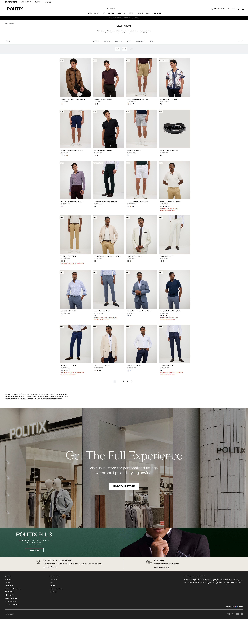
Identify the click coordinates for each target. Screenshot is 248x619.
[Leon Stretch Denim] (174, 344)
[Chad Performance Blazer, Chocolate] (98, 370)
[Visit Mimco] (38, 2)
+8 (69, 261)
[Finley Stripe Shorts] (141, 129)
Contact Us (53, 579)
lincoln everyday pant (101, 311)
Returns (52, 586)
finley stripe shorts (133, 150)
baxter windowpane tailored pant (105, 201)
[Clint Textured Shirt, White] (128, 370)
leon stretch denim (167, 365)
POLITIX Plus (9, 592)
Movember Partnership (13, 589)
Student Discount (11, 598)
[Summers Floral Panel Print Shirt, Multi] (161, 104)
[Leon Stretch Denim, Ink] (161, 370)
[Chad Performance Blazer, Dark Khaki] (100, 370)
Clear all (131, 48)
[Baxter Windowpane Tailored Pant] (108, 180)
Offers (96, 13)
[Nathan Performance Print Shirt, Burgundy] (62, 206)
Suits (103, 13)
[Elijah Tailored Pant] (174, 234)
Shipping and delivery (50, 567)
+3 (168, 206)
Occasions (139, 13)
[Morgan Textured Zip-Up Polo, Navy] (166, 206)
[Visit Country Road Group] (11, 2)
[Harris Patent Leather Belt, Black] (161, 155)
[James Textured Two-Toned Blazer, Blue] (128, 316)
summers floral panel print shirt (171, 99)
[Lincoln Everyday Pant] (108, 289)
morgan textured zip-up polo (170, 201)
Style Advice (156, 13)
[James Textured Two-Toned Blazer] (141, 289)
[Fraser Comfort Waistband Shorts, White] (131, 104)
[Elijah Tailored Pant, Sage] (164, 261)
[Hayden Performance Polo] (108, 77)
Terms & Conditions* (12, 604)
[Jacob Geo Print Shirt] (75, 289)
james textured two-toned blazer (139, 311)
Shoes (131, 13)
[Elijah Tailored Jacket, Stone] (128, 261)
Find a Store (9, 586)
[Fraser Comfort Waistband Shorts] (141, 77)
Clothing (111, 13)
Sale (147, 13)
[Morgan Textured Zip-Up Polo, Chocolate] (166, 316)
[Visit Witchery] (26, 2)
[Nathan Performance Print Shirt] (75, 180)
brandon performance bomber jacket (107, 256)
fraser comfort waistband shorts (138, 99)
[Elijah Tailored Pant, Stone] (161, 261)
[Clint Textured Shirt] (141, 344)
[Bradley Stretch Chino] (75, 234)
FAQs (51, 582)
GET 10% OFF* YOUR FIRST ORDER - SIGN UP (124, 18)
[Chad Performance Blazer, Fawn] (95, 370)
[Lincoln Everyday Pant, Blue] (95, 316)
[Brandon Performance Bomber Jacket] (108, 234)
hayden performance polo (103, 99)
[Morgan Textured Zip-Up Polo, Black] (164, 206)
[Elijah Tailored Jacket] (141, 234)
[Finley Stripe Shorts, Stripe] (128, 155)
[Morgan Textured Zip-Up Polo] (174, 180)
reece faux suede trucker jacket (73, 99)
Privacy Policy (9, 595)
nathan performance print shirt (72, 201)
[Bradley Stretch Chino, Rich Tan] (62, 261)
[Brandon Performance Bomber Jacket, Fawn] (95, 261)
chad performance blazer (103, 365)
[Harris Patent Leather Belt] (174, 129)
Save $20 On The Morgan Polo (169, 208)
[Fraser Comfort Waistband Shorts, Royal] (133, 104)
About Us (8, 579)
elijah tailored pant (166, 256)
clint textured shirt (133, 365)
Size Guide (53, 592)
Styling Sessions (10, 601)
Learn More (34, 550)
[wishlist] (237, 9)
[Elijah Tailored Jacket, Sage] (131, 261)
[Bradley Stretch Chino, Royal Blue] (62, 370)
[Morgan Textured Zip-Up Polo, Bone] (161, 206)
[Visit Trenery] (48, 2)
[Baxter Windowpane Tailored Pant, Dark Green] (95, 206)
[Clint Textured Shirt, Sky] (131, 370)
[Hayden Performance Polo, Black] (98, 104)
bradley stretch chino (68, 256)
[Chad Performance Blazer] (108, 344)
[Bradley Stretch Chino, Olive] (64, 261)
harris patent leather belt (169, 150)
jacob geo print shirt (68, 311)
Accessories (121, 13)
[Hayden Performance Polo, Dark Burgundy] (95, 104)
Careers (7, 582)
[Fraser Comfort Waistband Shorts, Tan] (128, 104)
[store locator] (232, 8)
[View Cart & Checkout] (243, 9)
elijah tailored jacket (134, 256)
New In (89, 13)
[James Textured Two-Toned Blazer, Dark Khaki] (131, 316)
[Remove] (119, 49)
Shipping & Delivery (56, 589)
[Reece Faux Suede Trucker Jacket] (75, 77)
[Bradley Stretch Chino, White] (67, 261)
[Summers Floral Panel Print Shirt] (174, 77)
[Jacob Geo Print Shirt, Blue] (62, 316)
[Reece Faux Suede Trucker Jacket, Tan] (62, 104)
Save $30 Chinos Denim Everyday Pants (72, 263)
